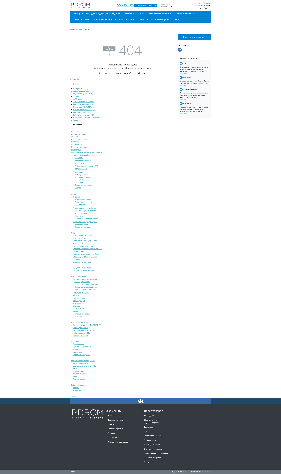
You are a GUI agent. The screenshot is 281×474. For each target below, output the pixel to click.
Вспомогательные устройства (85, 240)
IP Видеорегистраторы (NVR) (86, 166)
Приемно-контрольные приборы (86, 254)
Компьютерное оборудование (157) (87, 112)
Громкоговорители (80, 344)
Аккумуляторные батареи (83, 101)
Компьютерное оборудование (83, 360)
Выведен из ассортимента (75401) (87, 117)
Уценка (74, 396)
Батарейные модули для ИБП (85, 366)
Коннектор (77, 390)
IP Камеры (79, 157)
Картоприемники (79, 298)
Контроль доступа (78, 276)
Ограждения (78, 306)
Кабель (76, 387)
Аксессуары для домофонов (84, 208)
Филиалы (152, 5)
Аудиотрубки (80, 216)
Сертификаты (77, 144)
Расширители (78, 259)
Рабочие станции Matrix (82, 333)
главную (114, 73)
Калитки (76, 295)
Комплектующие (79, 373)
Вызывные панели (82, 227)
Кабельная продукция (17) (84, 115)
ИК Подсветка (80, 174)
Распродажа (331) (80, 88)
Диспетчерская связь (81, 281)
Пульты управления (83, 185)
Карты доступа (79, 300)
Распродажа (76, 149)
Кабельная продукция (80, 385)
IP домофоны (78, 197)
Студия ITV (206, 471)
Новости (74, 131)
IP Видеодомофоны (83, 199)
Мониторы (77, 376)
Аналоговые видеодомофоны (85, 221)
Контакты (75, 141)
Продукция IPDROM (79, 322)
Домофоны (75, 194)
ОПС (73, 233)
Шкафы (78, 187)
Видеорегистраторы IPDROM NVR (87, 325)
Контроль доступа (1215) (83, 104)
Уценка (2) (77, 120)
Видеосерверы (81, 168)
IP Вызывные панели (83, 202)
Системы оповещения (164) (84, 109)
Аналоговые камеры (83, 160)
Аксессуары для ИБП (81, 363)
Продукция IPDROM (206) (83, 107)
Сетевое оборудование (82, 379)
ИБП (75, 368)
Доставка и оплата (78, 134)
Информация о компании (81, 147)
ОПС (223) (77, 99)
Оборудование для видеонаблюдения (86, 152)
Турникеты (77, 311)
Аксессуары (78, 172)
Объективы (79, 182)
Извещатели (78, 243)
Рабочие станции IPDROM (83, 330)
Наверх (73, 471)
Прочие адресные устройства (85, 256)
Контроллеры (78, 303)
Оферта (74, 136)
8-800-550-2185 (125, 5)
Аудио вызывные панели (85, 213)
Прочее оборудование (82, 346)
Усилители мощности (81, 354)
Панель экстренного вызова (86, 287)
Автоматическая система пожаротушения (83, 236)
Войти (199, 3)
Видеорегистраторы (81, 163)
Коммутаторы (78, 371)
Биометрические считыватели (85, 279)
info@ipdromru (141, 5)
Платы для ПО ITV (80, 327)
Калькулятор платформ (195, 37)
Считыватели (78, 308)
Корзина (200, 6)
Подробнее (183, 73)
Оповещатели (78, 251)
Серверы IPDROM (80, 335)
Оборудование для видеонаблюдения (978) (83, 92)
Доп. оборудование (81, 292)
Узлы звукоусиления (81, 352)
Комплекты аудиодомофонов (86, 218)
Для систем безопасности (83, 270)
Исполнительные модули (83, 246)
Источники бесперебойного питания (87, 248)
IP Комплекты (80, 204)
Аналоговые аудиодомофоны (85, 210)
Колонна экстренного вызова (86, 284)
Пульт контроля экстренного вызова (89, 289)
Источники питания (82, 177)
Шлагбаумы (78, 316)
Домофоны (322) (80, 96)
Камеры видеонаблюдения (84, 155)
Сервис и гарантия (79, 139)
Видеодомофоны (82, 224)
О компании (114, 411)
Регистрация (207, 3)
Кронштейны (80, 180)
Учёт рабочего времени (82, 314)
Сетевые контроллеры (82, 262)
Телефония (77, 349)
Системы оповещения (80, 341)
